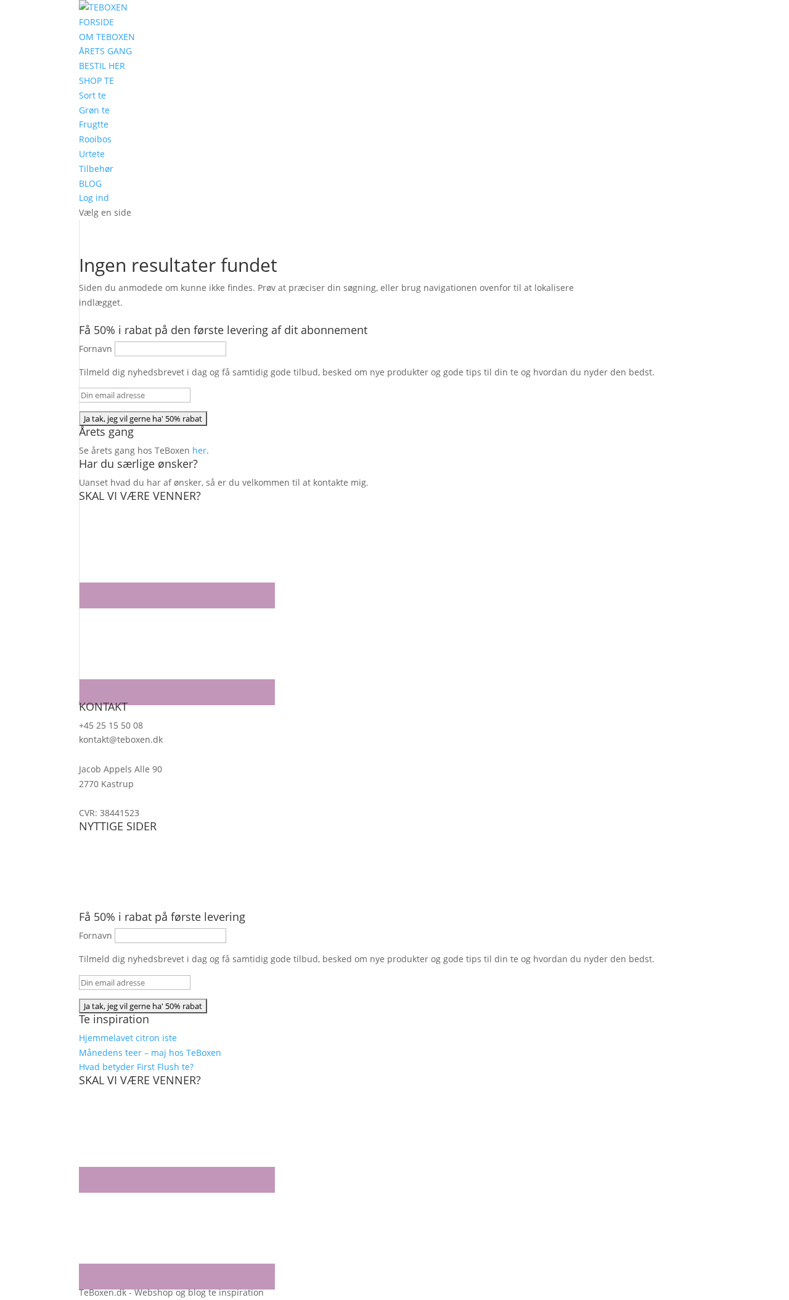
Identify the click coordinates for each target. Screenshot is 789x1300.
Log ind (94, 197)
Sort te (92, 95)
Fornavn (95, 348)
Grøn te (94, 110)
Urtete (92, 154)
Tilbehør (96, 168)
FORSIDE (96, 22)
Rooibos (95, 139)
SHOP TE (96, 80)
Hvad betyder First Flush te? (136, 1067)
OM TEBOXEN (107, 37)
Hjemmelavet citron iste (128, 1038)
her (199, 450)
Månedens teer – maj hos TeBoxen (150, 1052)
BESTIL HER (102, 66)
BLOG (90, 183)
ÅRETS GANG (105, 51)
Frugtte (93, 124)
